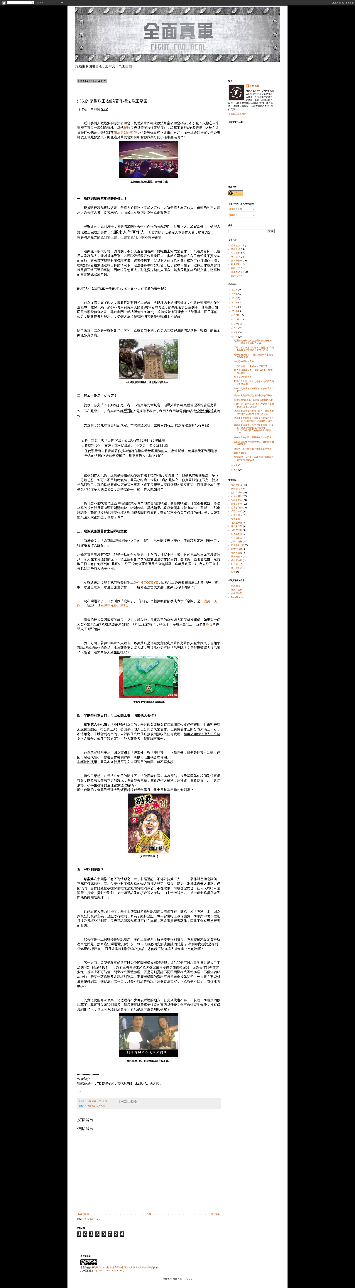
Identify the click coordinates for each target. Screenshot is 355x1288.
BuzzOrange (237, 597)
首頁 (149, 1214)
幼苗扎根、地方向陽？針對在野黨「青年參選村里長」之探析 (254, 405)
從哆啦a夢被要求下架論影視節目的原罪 (253, 399)
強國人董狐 (236, 553)
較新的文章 (83, 1214)
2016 (234, 302)
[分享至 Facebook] (132, 1101)
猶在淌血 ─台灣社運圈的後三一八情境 (253, 437)
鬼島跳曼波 (236, 485)
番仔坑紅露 (236, 568)
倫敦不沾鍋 (236, 560)
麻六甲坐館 (236, 526)
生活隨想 (235, 253)
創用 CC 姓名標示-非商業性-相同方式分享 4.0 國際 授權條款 (123, 1267)
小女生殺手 (236, 496)
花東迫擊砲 (236, 522)
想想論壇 (235, 585)
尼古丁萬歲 (236, 507)
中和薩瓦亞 (90, 1106)
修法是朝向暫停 (125, 132)
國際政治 (235, 268)
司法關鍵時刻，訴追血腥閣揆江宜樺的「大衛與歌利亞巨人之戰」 (253, 341)
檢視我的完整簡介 (237, 113)
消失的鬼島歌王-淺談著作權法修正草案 (253, 395)
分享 (79, 1092)
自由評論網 (236, 593)
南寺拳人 (235, 488)
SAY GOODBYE (146, 582)
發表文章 (237, 209)
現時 (127, 128)
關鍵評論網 (236, 589)
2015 (234, 307)
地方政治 (235, 257)
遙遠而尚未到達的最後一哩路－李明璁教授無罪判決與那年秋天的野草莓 (254, 412)
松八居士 (235, 564)
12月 (237, 315)
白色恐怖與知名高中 (244, 361)
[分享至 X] (128, 1101)
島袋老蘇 (235, 519)
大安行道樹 (236, 541)
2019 (234, 289)
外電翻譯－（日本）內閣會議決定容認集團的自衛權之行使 (254, 458)
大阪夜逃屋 (236, 530)
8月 (236, 332)
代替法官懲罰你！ (243, 377)
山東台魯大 (236, 515)
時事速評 (235, 245)
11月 (237, 319)
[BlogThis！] (125, 1101)
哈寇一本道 (236, 511)
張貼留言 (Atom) (92, 1219)
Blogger (188, 1279)
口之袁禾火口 (237, 545)
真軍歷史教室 (237, 272)
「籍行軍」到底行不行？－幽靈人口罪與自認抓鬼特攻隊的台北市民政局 (254, 348)
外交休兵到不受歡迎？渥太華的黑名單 (253, 448)
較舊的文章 (214, 1214)
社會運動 (235, 264)
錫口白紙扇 (236, 492)
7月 (236, 337)
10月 (237, 323)
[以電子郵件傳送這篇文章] (121, 1101)
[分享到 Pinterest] (135, 1101)
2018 (234, 294)
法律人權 (101, 1106)
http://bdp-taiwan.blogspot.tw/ (108, 1270)
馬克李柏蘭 (236, 534)
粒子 (233, 571)
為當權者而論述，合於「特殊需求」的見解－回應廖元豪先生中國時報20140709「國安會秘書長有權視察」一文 (254, 429)
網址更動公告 (240, 453)
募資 (209, 624)
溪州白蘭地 (236, 504)
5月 (236, 470)
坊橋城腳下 (236, 556)
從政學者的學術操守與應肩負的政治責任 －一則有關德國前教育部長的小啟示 (254, 419)
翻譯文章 (235, 275)
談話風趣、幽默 (115, 606)
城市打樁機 (236, 549)
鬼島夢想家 (236, 260)
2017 (234, 298)
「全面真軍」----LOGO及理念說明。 (252, 366)
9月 (236, 328)
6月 (236, 465)
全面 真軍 (254, 86)
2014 (234, 311)
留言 (235, 215)
